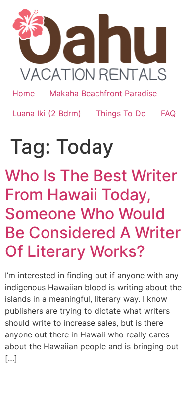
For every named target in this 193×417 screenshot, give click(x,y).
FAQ (168, 113)
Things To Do (121, 113)
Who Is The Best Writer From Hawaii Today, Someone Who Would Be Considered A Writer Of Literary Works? (93, 213)
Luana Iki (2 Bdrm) (46, 113)
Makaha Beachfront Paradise (103, 93)
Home (23, 93)
